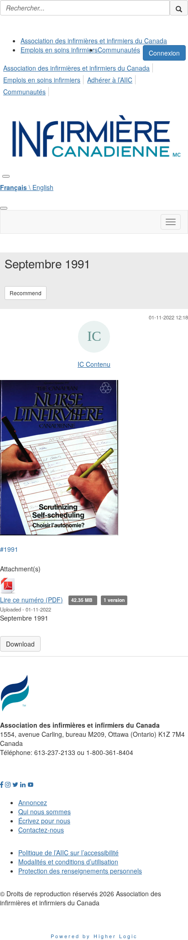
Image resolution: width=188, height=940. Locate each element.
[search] (179, 7)
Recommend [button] (26, 293)
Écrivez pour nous (44, 820)
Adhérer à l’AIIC (109, 79)
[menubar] (94, 78)
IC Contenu (94, 364)
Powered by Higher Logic (94, 936)
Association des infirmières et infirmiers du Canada (94, 40)
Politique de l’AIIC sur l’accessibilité (68, 852)
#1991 (9, 549)
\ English (26, 187)
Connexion (164, 52)
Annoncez (32, 802)
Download (20, 643)
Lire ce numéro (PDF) (31, 599)
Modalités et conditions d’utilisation (68, 861)
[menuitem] (94, 40)
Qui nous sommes (44, 811)
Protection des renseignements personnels (80, 870)
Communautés (119, 49)
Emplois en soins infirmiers (59, 49)
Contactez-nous (41, 829)
